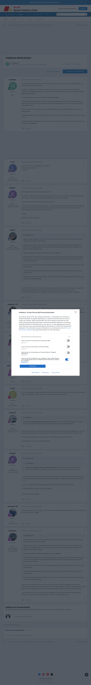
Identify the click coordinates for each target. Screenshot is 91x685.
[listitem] (45, 337)
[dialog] (45, 342)
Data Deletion (35, 372)
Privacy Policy (55, 372)
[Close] (76, 312)
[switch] (67, 340)
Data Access (45, 372)
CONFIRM (32, 366)
